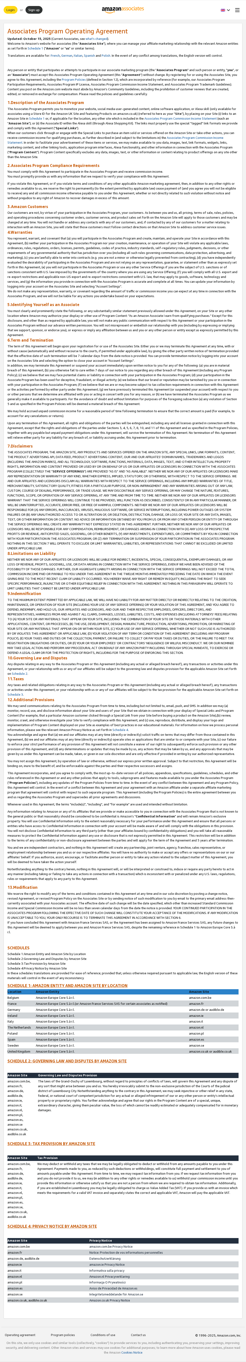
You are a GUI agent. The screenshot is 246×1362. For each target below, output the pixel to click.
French (55, 55)
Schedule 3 (15, 694)
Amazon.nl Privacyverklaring (109, 1276)
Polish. (106, 55)
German (66, 55)
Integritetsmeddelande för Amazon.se (116, 1294)
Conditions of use (103, 1335)
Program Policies (74, 79)
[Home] (123, 9)
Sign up (34, 10)
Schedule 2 (19, 673)
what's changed (96, 39)
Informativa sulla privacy (106, 1270)
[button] (225, 10)
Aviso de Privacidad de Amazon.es (113, 1288)
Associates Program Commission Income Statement (180, 118)
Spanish (89, 55)
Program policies (63, 1335)
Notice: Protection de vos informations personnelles (126, 1252)
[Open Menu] (236, 9)
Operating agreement (20, 1335)
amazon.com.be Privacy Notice (111, 1246)
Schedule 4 (120, 730)
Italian (78, 55)
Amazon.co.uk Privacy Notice (109, 1300)
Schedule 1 (35, 48)
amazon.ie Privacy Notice (107, 1264)
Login (10, 10)
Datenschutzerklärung (105, 1258)
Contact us (138, 1335)
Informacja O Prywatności (107, 1282)
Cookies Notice (131, 1352)
